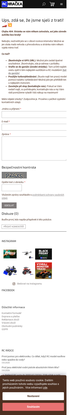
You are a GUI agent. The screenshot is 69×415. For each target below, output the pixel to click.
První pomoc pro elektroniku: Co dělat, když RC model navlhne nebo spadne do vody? (33, 358)
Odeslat (9, 205)
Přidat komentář (14, 226)
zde (45, 387)
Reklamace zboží (10, 319)
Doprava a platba (11, 316)
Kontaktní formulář (11, 313)
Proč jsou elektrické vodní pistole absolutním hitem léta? (30, 367)
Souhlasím (33, 406)
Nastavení (33, 396)
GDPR (5, 329)
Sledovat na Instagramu (29, 283)
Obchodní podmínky (12, 326)
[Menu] (61, 4)
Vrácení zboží (9, 322)
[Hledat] (44, 4)
